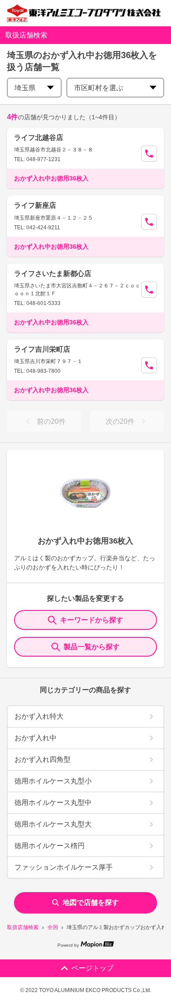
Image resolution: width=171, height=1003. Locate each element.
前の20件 (51, 421)
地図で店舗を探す (91, 902)
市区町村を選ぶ (98, 88)
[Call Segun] (149, 154)
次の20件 (120, 421)
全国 (52, 927)
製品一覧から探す (92, 646)
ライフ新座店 (35, 205)
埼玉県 (25, 88)
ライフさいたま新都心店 (52, 273)
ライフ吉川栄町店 (42, 349)
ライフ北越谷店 (38, 137)
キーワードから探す (91, 620)
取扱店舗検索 (23, 927)
